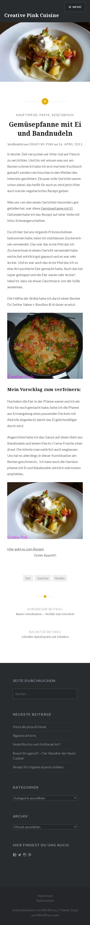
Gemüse (43, 578)
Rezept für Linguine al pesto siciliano (38, 767)
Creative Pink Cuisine (31, 15)
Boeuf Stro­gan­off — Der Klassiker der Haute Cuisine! (44, 755)
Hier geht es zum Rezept (25, 549)
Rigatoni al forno (24, 735)
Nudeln (60, 578)
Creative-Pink (41, 144)
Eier (28, 578)
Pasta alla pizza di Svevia (29, 727)
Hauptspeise (27, 115)
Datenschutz (45, 900)
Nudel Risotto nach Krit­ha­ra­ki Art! (37, 744)
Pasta (45, 115)
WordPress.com (48, 915)
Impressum (45, 895)
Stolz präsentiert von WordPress (34, 910)
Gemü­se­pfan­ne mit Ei (57, 208)
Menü (77, 7)
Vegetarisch (63, 115)
